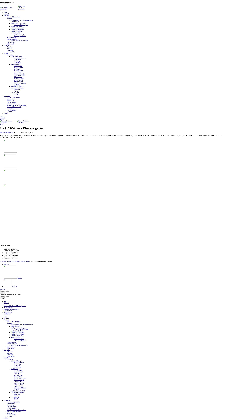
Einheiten (9, 18)
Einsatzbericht (9, 132)
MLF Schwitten (18, 81)
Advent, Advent (11, 110)
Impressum (3, 261)
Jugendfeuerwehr (12, 39)
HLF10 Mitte (17, 72)
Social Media (10, 51)
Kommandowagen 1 (19, 58)
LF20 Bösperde (18, 80)
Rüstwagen (17, 89)
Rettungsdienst (15, 92)
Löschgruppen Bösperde (17, 28)
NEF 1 (16, 94)
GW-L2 (16, 91)
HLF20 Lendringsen (19, 74)
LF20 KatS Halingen (20, 83)
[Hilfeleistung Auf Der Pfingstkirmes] (10, 152)
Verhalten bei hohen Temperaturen (16, 105)
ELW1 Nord (17, 62)
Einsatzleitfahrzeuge (16, 56)
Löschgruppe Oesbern (17, 26)
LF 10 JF (16, 85)
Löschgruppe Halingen (17, 31)
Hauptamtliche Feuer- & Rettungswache (22, 20)
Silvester (9, 111)
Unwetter (9, 108)
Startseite (2, 132)
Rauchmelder (10, 99)
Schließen (2, 289)
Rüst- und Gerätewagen (17, 88)
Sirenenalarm (10, 100)
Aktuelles (9, 47)
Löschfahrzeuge (15, 64)
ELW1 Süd (17, 61)
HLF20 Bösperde (19, 78)
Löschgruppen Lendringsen (18, 23)
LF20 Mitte (17, 69)
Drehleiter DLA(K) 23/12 (18, 86)
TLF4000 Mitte (18, 70)
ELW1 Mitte (17, 59)
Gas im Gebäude (11, 102)
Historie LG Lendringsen (21, 25)
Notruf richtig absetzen (13, 97)
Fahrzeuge (10, 55)
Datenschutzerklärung (13, 261)
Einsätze (9, 48)
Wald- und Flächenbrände (14, 107)
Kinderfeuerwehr (12, 37)
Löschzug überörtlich (20, 36)
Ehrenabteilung (11, 42)
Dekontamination (19, 34)
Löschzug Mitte (15, 21)
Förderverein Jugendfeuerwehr (19, 40)
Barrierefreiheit (25, 261)
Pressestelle (10, 50)
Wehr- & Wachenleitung (13, 17)
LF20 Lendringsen (19, 75)
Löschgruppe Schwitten (17, 29)
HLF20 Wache (18, 66)
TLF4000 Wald (18, 67)
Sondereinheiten (15, 32)
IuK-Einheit (10, 44)
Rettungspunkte (11, 103)
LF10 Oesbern (18, 77)
